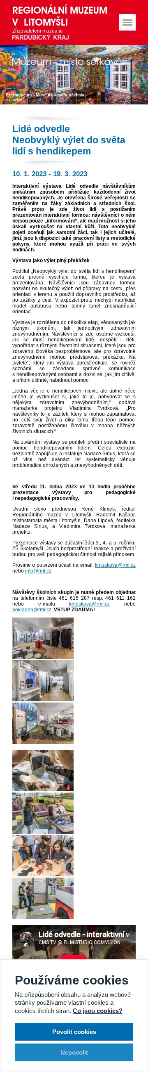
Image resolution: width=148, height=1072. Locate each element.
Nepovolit (74, 1052)
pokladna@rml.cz (31, 610)
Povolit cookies (74, 1031)
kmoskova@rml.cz (115, 565)
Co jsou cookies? (98, 1010)
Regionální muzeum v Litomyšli (59, 16)
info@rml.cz (38, 571)
